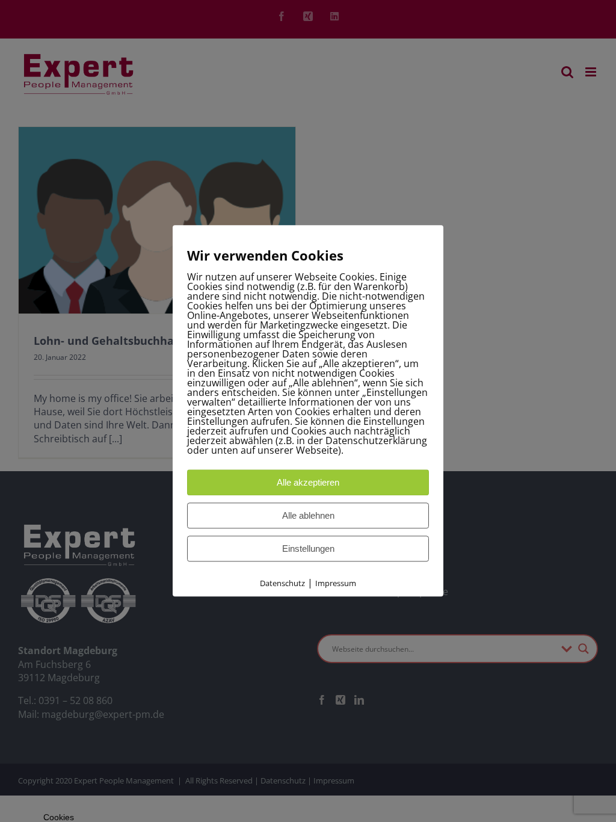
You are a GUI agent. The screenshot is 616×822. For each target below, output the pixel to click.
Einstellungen (308, 548)
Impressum (335, 583)
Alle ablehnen (308, 515)
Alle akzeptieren (308, 482)
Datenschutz (282, 583)
